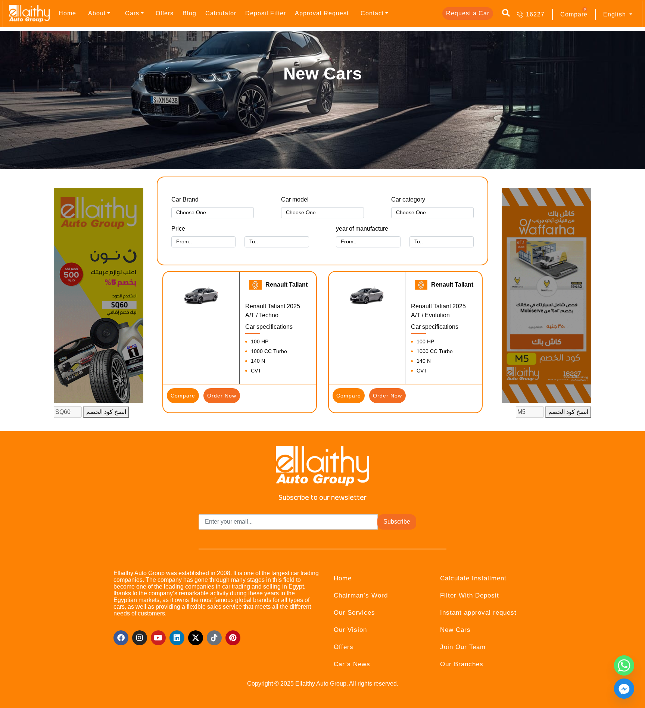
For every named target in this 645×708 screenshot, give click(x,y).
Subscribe (396, 521)
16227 (535, 14)
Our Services (354, 612)
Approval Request (322, 13)
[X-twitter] (195, 637)
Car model (295, 199)
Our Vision (350, 629)
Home (67, 13)
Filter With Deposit (469, 595)
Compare (574, 14)
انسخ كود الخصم (106, 412)
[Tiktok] (214, 637)
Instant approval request (478, 612)
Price (178, 228)
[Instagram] (139, 637)
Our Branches (461, 664)
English (615, 14)
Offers (165, 13)
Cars (132, 13)
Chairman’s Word (361, 595)
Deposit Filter (265, 13)
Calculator (220, 13)
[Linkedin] (176, 637)
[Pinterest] (232, 637)
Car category (408, 199)
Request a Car (467, 13)
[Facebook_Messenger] (624, 689)
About (97, 13)
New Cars (455, 629)
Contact (372, 13)
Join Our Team (463, 647)
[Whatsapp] (624, 665)
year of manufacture (362, 228)
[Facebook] (120, 637)
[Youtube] (158, 637)
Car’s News (352, 664)
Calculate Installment (473, 578)
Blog (189, 13)
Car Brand (185, 199)
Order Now (221, 396)
